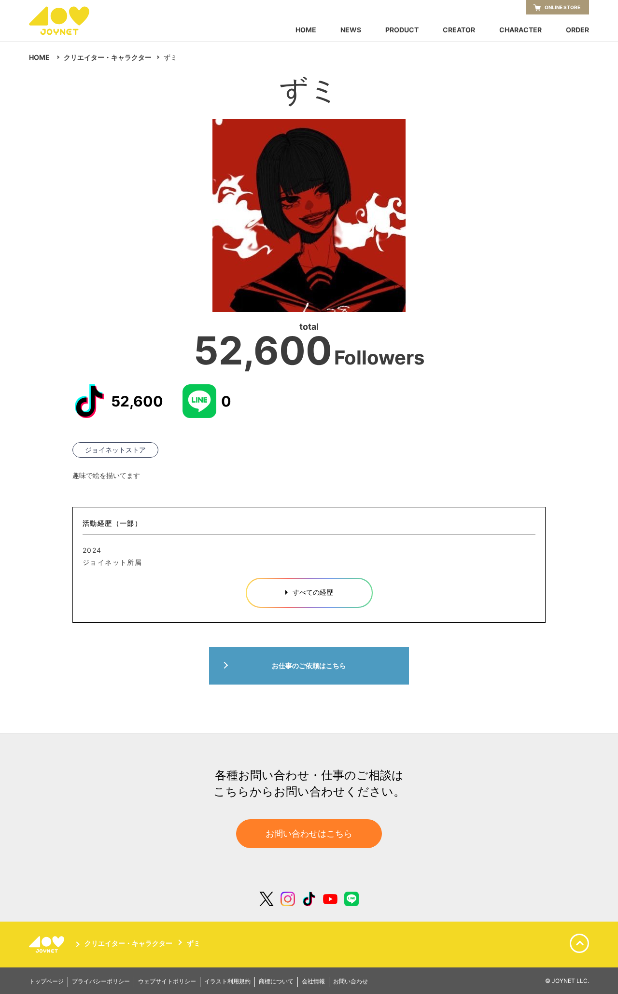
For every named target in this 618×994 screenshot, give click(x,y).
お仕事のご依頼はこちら (309, 665)
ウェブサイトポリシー (167, 982)
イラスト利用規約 (227, 982)
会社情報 (313, 982)
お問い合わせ (350, 982)
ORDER (577, 30)
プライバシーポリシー (101, 982)
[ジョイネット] (48, 944)
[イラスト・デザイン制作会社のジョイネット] (77, 20)
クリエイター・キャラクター (108, 57)
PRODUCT (402, 30)
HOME (305, 30)
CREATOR (459, 30)
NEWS (350, 30)
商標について (276, 982)
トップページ (46, 982)
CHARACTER (520, 30)
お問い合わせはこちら (309, 833)
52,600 (137, 401)
